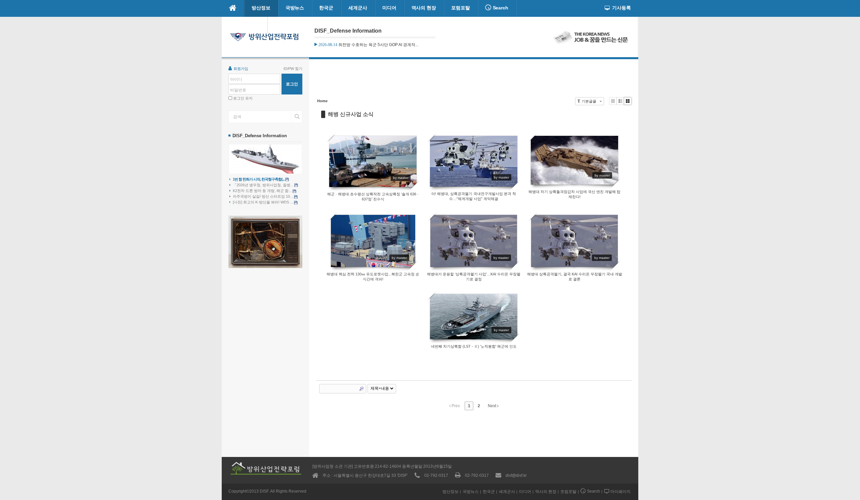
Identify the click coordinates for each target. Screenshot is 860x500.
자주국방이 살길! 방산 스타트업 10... (263, 196)
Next (492, 405)
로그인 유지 (243, 98)
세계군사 (357, 7)
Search (499, 7)
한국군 (326, 7)
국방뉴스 (295, 7)
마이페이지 (247, 24)
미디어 (389, 7)
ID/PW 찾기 (293, 69)
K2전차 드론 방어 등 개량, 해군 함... (263, 191)
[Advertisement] (473, 81)
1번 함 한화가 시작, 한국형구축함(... (259, 179)
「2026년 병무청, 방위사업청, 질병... (263, 185)
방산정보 (261, 7)
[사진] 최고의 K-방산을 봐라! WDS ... (263, 202)
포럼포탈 (460, 7)
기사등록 (621, 7)
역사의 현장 (424, 7)
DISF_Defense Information (259, 135)
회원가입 (240, 69)
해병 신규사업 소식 (351, 114)
